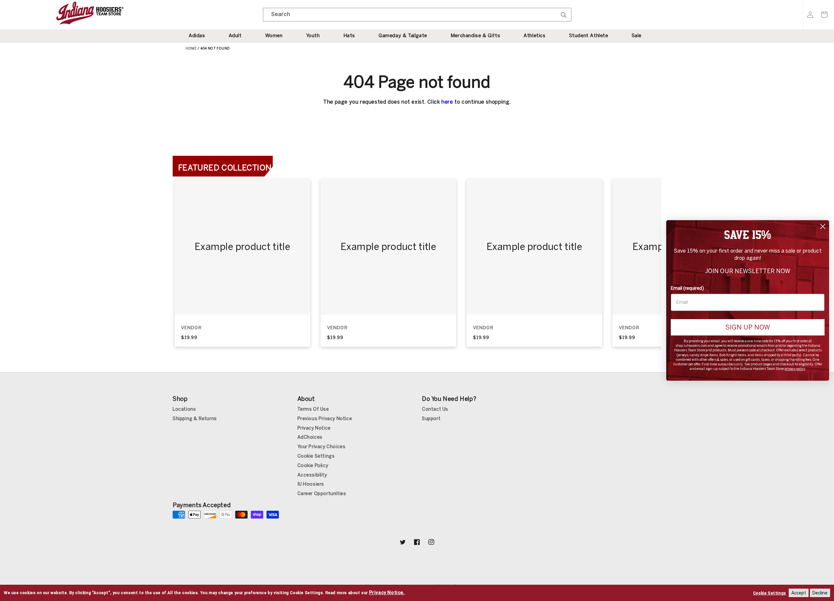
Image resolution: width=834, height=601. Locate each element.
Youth (313, 35)
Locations (184, 409)
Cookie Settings (316, 456)
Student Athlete (588, 35)
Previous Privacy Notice (324, 418)
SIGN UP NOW (747, 327)
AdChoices (310, 437)
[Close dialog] (822, 226)
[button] (824, 14)
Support (431, 418)
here (447, 102)
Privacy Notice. (387, 592)
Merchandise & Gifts (475, 35)
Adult (235, 35)
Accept (798, 592)
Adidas (197, 35)
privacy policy (794, 369)
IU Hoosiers (310, 484)
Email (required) (687, 288)
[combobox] (417, 14)
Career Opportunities (321, 493)
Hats (349, 35)
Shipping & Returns (195, 418)
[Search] (564, 17)
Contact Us (435, 409)
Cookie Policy (312, 465)
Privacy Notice (314, 428)
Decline (819, 592)
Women (274, 35)
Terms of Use (313, 409)
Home (191, 49)
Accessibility (312, 475)
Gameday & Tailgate (403, 35)
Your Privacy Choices (321, 446)
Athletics (534, 35)
